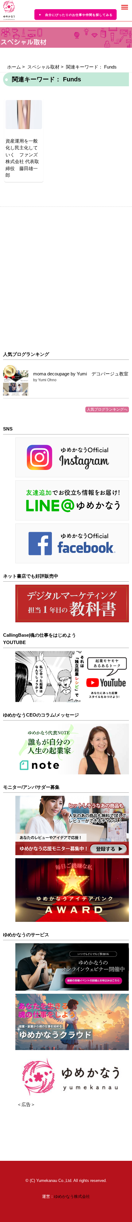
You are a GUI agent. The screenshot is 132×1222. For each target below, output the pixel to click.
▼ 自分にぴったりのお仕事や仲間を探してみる (75, 15)
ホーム (14, 66)
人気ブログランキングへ (107, 409)
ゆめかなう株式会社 (72, 1196)
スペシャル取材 (43, 66)
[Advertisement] (66, 279)
